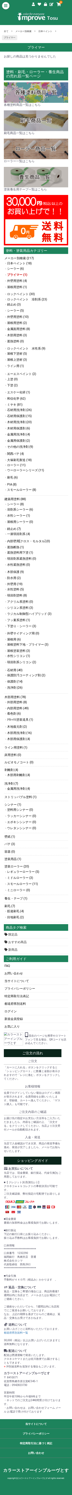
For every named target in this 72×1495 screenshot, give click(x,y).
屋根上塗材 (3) (17, 359)
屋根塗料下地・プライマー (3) (27, 644)
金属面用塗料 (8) (18, 329)
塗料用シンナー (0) (20, 810)
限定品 (12, 934)
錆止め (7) (14, 529)
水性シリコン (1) (18, 656)
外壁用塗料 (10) (18, 317)
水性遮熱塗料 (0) (18, 564)
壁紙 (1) (9, 836)
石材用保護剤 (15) (19, 416)
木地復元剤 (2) (17, 726)
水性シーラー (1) (18, 515)
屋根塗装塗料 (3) (18, 651)
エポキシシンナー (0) (21, 822)
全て (6, 31)
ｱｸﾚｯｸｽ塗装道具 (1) (20, 719)
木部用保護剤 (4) (18, 739)
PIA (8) (12, 484)
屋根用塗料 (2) (17, 323)
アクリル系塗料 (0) (20, 601)
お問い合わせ (13, 973)
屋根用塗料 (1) (17, 287)
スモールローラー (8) (21, 490)
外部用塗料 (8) (17, 702)
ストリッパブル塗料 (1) (20, 797)
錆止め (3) (14, 304)
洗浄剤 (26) (14, 687)
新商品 (12, 949)
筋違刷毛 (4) (15, 911)
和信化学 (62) (16, 398)
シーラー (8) (15, 504)
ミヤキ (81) (14, 404)
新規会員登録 (13, 1019)
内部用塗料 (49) (18, 708)
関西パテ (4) (15, 454)
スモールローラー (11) (22, 884)
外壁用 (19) (14, 584)
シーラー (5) (15, 310)
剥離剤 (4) (11, 770)
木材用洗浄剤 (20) (19, 422)
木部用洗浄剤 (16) (19, 733)
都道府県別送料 (15, 1004)
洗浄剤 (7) (11, 783)
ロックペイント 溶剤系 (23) (27, 299)
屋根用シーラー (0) (20, 522)
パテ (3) (9, 844)
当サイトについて (16, 981)
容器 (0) (9, 851)
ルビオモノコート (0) (18, 762)
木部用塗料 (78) (15, 697)
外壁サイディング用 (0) (23, 633)
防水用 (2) (14, 578)
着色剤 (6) (14, 713)
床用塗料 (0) (12, 755)
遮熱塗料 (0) (15, 341)
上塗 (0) (12, 379)
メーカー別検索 (23, 31)
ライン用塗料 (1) (15, 747)
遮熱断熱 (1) (15, 547)
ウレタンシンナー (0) (21, 828)
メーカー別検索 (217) (19, 258)
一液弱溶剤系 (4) (18, 534)
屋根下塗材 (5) (17, 353)
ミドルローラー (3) (20, 878)
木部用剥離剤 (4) (18, 775)
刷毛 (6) (12, 477)
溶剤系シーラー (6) (20, 509)
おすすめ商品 (17, 942)
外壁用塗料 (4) (17, 281)
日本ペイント (45, 31)
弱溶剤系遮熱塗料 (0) (21, 558)
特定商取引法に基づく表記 (36, 1443)
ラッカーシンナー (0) (21, 816)
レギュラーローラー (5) (23, 872)
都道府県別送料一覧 (16, 1332)
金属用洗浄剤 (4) (18, 434)
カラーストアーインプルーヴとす (36, 1470)
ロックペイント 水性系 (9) (26, 348)
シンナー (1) (12, 804)
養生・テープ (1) (15, 898)
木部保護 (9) (15, 572)
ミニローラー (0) (18, 890)
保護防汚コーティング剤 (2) (26, 675)
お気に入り (12, 1026)
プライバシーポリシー (19, 988)
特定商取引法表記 (16, 996)
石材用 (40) (14, 670)
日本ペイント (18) (19, 263)
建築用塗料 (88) (15, 499)
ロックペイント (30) (21, 294)
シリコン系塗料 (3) (20, 608)
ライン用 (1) (15, 366)
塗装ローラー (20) (16, 866)
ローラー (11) (16, 465)
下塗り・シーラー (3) (21, 626)
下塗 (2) (12, 385)
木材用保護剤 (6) (18, 428)
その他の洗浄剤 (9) (20, 447)
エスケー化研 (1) (18, 392)
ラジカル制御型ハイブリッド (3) (29, 614)
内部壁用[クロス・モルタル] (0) (28, 541)
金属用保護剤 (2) (18, 440)
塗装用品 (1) (12, 859)
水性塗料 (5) (15, 589)
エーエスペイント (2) (21, 374)
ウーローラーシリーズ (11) (25, 470)
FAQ (7, 966)
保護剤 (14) (14, 681)
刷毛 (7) (9, 906)
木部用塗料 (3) (17, 335)
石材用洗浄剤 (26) (19, 410)
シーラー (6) (15, 268)
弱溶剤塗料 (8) (17, 595)
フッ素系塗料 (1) (18, 620)
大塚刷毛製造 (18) (19, 460)
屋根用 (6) (14, 639)
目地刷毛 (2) (15, 917)
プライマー (9, 37)
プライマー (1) (17, 275)
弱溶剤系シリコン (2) (21, 662)
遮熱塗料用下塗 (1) (20, 552)
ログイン (10, 1011)
